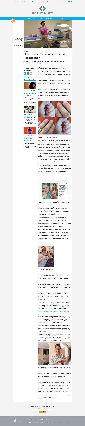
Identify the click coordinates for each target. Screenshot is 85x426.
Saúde (23, 18)
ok (70, 1)
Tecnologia (59, 18)
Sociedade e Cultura (45, 18)
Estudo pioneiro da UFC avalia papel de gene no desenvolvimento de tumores (30, 116)
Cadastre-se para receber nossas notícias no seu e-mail (42, 406)
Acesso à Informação (38, 1)
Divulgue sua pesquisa (66, 422)
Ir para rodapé (26, 1)
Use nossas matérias (56, 422)
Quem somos (48, 422)
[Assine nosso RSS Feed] (31, 73)
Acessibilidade (32, 1)
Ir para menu (15, 1)
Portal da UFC (45, 1)
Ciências (31, 18)
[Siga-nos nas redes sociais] (25, 73)
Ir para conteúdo (21, 1)
